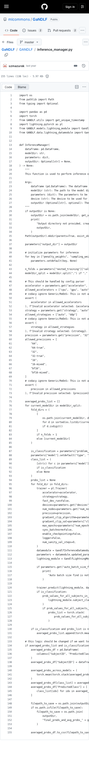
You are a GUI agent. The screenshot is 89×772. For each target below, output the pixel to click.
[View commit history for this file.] (83, 66)
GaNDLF (40, 19)
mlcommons (19, 19)
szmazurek (16, 66)
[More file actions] (84, 87)
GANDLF (26, 49)
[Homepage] (44, 6)
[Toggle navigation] (6, 6)
